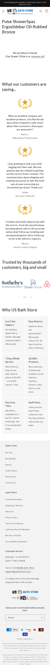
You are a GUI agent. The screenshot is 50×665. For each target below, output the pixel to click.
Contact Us (10, 482)
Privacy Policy (11, 517)
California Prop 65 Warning (17, 529)
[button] (3, 11)
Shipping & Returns (14, 505)
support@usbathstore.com (18, 571)
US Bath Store (28, 639)
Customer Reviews (14, 499)
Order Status (11, 470)
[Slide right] (31, 297)
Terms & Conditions (14, 523)
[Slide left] (19, 297)
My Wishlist (10, 459)
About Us (9, 511)
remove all (38, 56)
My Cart (9, 452)
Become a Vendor (13, 535)
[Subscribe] (42, 617)
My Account (10, 476)
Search (8, 465)
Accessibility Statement (16, 541)
